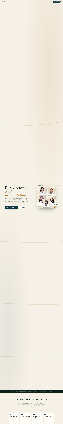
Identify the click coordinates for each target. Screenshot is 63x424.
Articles (48, 1)
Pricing (45, 1)
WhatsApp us (23, 207)
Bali (4, 1)
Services (42, 1)
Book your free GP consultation (10, 207)
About (51, 1)
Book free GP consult (57, 1)
